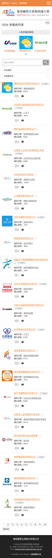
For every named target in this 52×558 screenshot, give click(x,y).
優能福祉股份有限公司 (24, 129)
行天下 (26, 113)
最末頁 (6, 529)
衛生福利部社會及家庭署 (26, 435)
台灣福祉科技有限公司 (24, 329)
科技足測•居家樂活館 (32, 398)
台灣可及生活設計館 (32, 158)
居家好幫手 (28, 222)
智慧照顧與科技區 (31, 134)
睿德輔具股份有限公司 (24, 457)
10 (45, 524)
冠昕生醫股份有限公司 (24, 217)
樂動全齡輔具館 (30, 201)
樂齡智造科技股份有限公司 (27, 83)
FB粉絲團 (23, 3)
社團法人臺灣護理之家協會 (27, 414)
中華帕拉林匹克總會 (23, 174)
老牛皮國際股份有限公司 (26, 393)
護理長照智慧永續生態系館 (34, 419)
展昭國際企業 (36, 554)
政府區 (26, 441)
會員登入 (5, 3)
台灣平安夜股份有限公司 (26, 284)
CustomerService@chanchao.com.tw (28, 549)
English (14, 3)
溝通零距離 (28, 313)
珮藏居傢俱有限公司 (23, 238)
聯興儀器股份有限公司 (24, 478)
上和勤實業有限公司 (23, 196)
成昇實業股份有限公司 (24, 350)
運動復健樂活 (29, 88)
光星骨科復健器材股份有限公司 (29, 104)
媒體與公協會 (29, 179)
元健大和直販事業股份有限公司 (29, 305)
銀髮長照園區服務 (31, 356)
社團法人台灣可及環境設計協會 (29, 150)
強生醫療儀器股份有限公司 (27, 372)
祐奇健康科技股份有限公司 (27, 499)
